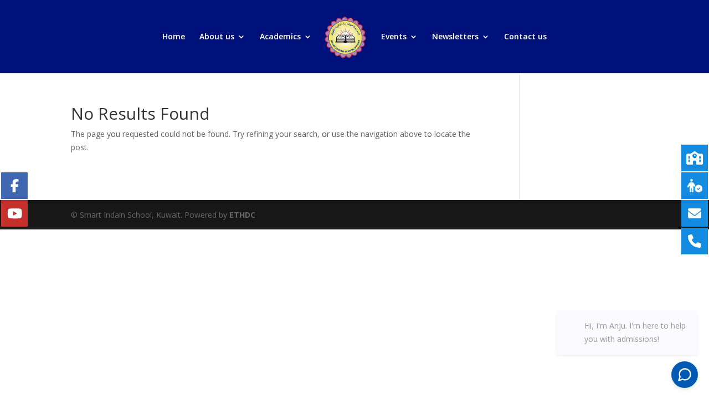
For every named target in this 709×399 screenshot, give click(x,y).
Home (173, 37)
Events (394, 37)
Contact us (525, 37)
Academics (280, 37)
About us (216, 37)
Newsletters (455, 37)
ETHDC (242, 214)
